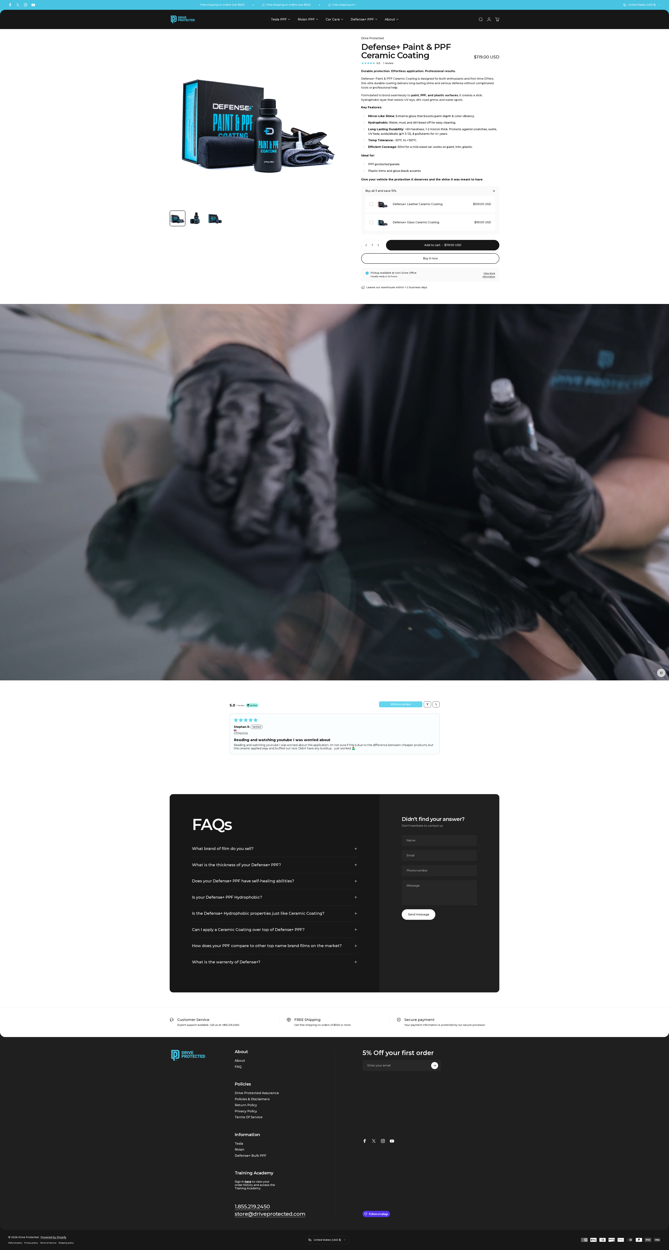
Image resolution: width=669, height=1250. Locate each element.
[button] (661, 672)
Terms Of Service (249, 1117)
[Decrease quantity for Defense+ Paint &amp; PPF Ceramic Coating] (365, 245)
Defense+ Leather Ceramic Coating (418, 204)
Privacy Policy (246, 1111)
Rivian (239, 1149)
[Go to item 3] (214, 218)
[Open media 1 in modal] (257, 120)
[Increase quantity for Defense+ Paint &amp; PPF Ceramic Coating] (379, 245)
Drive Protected (372, 38)
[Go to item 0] (177, 218)
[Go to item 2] (196, 218)
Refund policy (15, 1243)
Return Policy (246, 1105)
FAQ (238, 1067)
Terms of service (48, 1243)
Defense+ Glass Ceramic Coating (416, 222)
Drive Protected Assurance (257, 1093)
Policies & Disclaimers (252, 1099)
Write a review (401, 704)
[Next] (336, 128)
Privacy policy (31, 1243)
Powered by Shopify (53, 1237)
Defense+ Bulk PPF (250, 1156)
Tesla (239, 1144)
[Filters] (427, 704)
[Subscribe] (434, 1065)
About (240, 1061)
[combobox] (642, 5)
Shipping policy (66, 1243)
